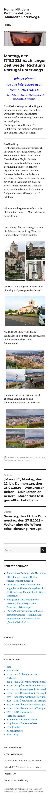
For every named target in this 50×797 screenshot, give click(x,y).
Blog (28, 460)
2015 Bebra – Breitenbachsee (22, 723)
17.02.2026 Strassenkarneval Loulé (25, 611)
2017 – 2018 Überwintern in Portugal (26, 704)
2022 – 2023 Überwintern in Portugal (26, 685)
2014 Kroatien (14, 727)
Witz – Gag (12, 734)
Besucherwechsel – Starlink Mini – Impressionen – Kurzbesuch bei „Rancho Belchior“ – (25, 618)
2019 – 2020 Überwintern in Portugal (26, 697)
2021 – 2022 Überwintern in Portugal (26, 689)
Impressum (10, 773)
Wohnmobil (13, 670)
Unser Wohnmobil (13, 754)
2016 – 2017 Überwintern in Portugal (26, 708)
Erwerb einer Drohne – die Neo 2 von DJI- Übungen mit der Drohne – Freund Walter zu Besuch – (26, 577)
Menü (8, 25)
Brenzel (11, 457)
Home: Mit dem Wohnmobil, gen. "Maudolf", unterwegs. (22, 13)
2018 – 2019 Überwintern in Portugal (26, 700)
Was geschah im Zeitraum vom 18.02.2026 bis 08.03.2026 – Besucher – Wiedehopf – (23, 603)
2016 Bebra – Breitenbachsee (22, 719)
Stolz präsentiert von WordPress (29, 792)
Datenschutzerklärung (16, 780)
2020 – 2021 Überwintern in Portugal (26, 693)
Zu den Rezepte (15, 731)
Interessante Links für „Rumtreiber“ (23, 760)
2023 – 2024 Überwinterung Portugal (26, 681)
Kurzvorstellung (12, 747)
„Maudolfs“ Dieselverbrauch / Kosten (23, 767)
